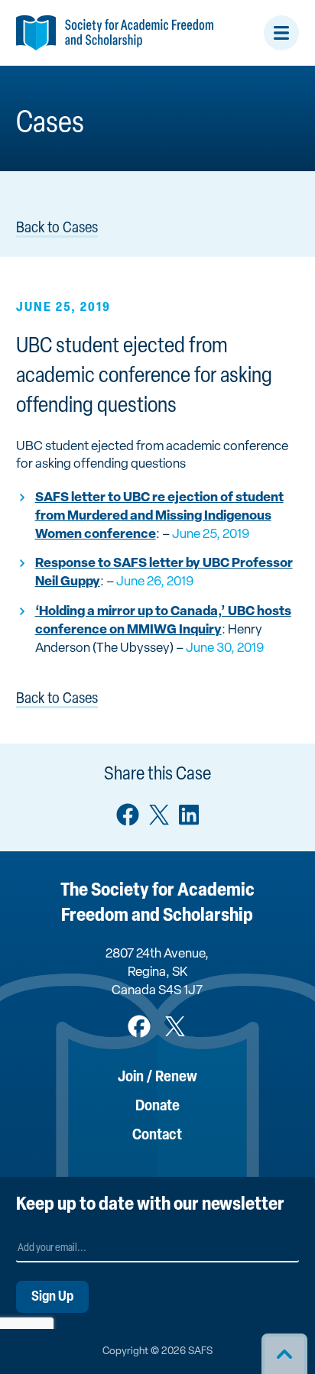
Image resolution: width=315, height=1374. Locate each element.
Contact (157, 1135)
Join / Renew (157, 1077)
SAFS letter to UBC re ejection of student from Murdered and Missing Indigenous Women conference (159, 516)
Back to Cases (57, 228)
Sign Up (52, 1297)
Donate (157, 1106)
